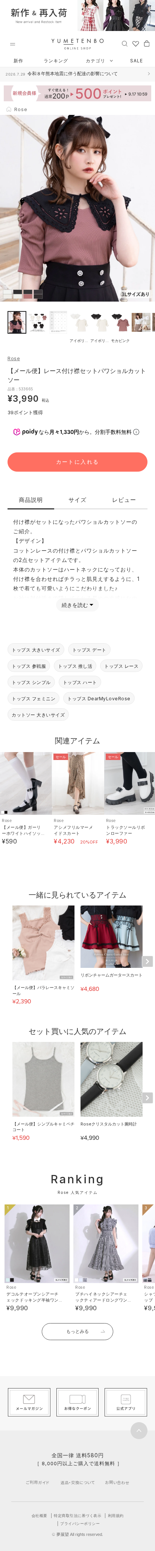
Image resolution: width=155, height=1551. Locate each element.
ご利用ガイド (37, 1482)
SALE (136, 60)
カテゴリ (96, 60)
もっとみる (77, 1331)
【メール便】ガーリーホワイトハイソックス (21, 833)
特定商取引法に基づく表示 (77, 1515)
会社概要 (39, 1515)
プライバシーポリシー (80, 1523)
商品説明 (31, 499)
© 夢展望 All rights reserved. (77, 1534)
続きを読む (75, 605)
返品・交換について (78, 1482)
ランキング (56, 60)
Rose (14, 358)
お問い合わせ (117, 1482)
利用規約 (116, 1515)
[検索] (125, 43)
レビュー (124, 499)
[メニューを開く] (12, 44)
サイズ (77, 499)
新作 (18, 60)
